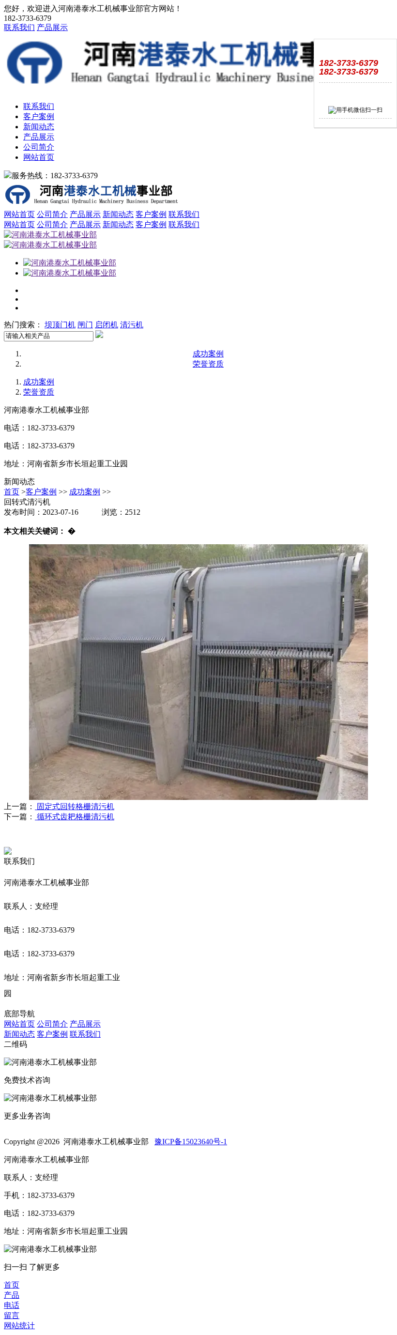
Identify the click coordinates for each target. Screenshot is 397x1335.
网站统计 (19, 1325)
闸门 (85, 325)
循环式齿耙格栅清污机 (74, 817)
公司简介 (38, 147)
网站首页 (38, 157)
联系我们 (19, 27)
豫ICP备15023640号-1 (190, 1141)
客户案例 (38, 116)
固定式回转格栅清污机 (74, 806)
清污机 (131, 325)
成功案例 (208, 354)
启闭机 (106, 325)
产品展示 (52, 27)
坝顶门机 (60, 325)
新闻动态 (38, 127)
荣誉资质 (208, 364)
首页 (11, 492)
